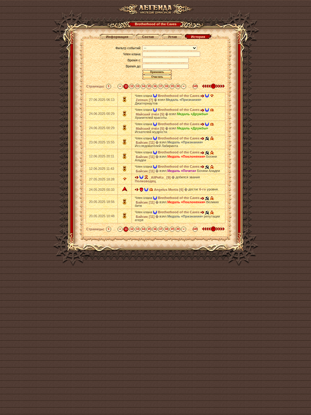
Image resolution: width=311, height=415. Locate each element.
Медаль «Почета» (181, 171)
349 (195, 86)
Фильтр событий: (128, 48)
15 (149, 86)
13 (137, 86)
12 (131, 86)
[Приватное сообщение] (202, 96)
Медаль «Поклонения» (186, 156)
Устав (172, 37)
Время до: (133, 66)
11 (126, 86)
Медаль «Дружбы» (192, 114)
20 (177, 86)
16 (154, 86)
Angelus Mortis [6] (168, 189)
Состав (148, 37)
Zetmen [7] (144, 100)
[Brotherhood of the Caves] (155, 96)
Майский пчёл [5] (150, 114)
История (198, 37)
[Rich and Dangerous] (207, 138)
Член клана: (132, 54)
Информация (117, 37)
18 (166, 86)
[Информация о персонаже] (155, 99)
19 (172, 86)
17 (160, 86)
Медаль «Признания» (183, 99)
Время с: (134, 60)
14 (143, 86)
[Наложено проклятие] (141, 189)
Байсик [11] (145, 142)
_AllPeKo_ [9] (160, 177)
